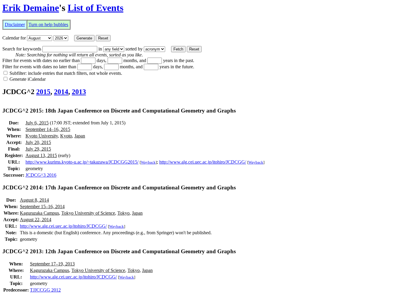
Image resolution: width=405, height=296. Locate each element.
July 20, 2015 (38, 142)
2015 (43, 92)
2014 (61, 92)
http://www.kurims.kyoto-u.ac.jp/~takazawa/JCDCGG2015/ (81, 161)
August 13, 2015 (41, 155)
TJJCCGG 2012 (45, 289)
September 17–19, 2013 (52, 263)
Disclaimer (15, 24)
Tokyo (123, 213)
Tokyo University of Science (88, 213)
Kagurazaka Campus (39, 213)
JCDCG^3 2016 (40, 175)
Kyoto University (41, 135)
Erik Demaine (30, 7)
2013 (79, 92)
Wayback (148, 162)
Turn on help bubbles (48, 24)
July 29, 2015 (38, 148)
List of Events (95, 7)
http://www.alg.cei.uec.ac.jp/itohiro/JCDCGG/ (202, 161)
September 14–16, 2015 (47, 129)
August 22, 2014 (35, 219)
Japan (79, 135)
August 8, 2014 (34, 199)
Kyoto (66, 135)
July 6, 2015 (37, 122)
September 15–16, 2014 (42, 206)
